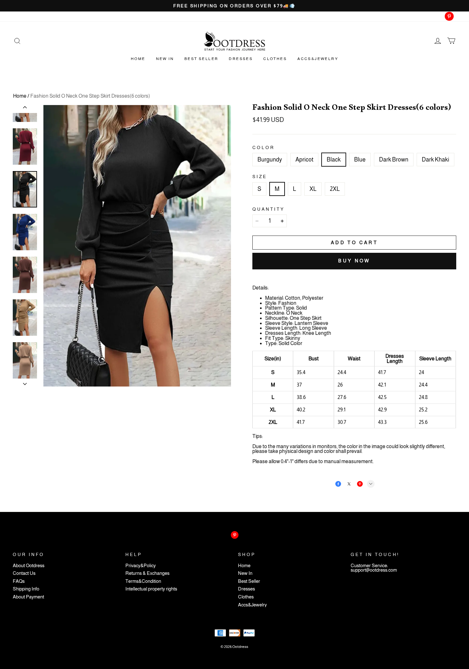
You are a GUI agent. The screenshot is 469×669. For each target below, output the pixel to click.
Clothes (275, 58)
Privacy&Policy (140, 565)
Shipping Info (26, 589)
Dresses (241, 58)
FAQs (19, 581)
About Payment (28, 597)
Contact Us (24, 573)
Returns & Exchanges (147, 573)
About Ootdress (28, 565)
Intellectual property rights (151, 589)
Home (138, 58)
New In (165, 58)
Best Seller (201, 58)
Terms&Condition (143, 581)
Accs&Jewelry (317, 58)
